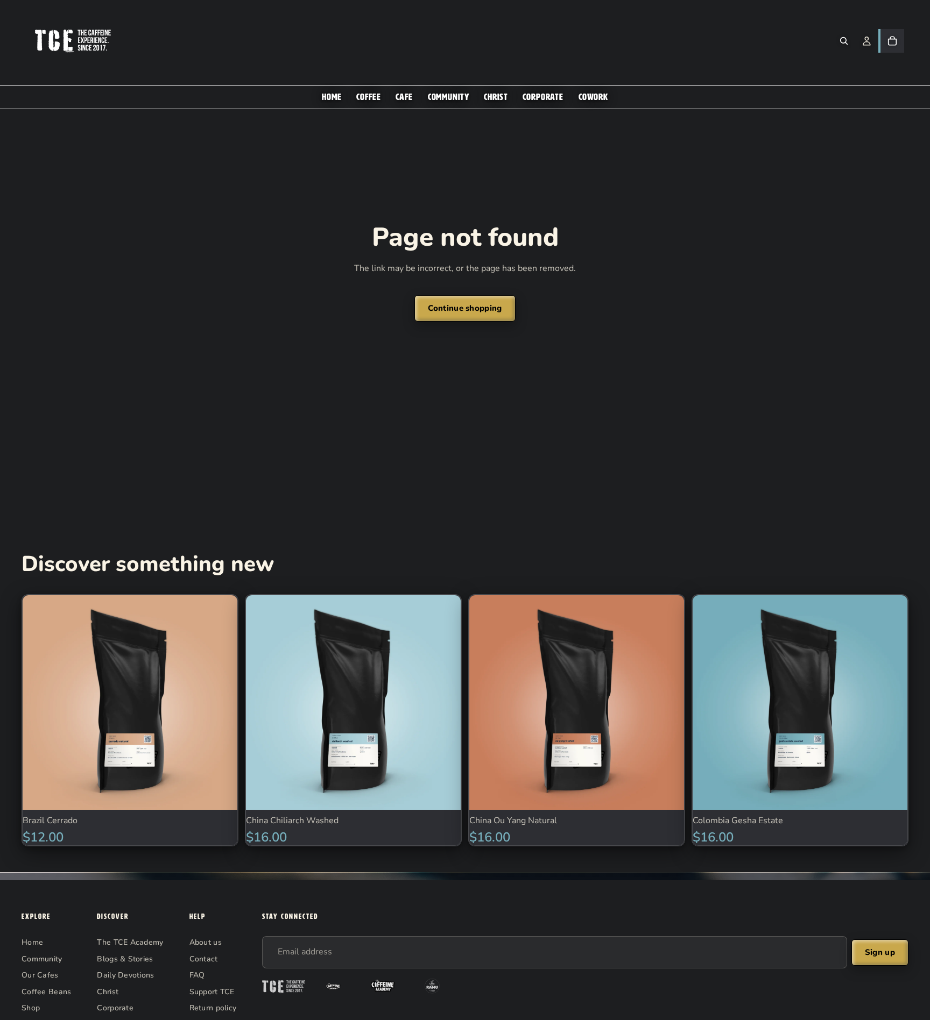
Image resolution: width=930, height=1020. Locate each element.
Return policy (213, 1007)
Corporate (115, 1007)
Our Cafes (40, 974)
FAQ (197, 974)
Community (42, 958)
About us (205, 942)
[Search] (844, 41)
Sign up (880, 952)
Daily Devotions (125, 974)
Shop (31, 1007)
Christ (107, 991)
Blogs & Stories (125, 958)
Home (32, 942)
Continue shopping (465, 308)
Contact (203, 958)
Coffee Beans (46, 991)
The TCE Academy (130, 942)
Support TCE (212, 991)
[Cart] (892, 41)
